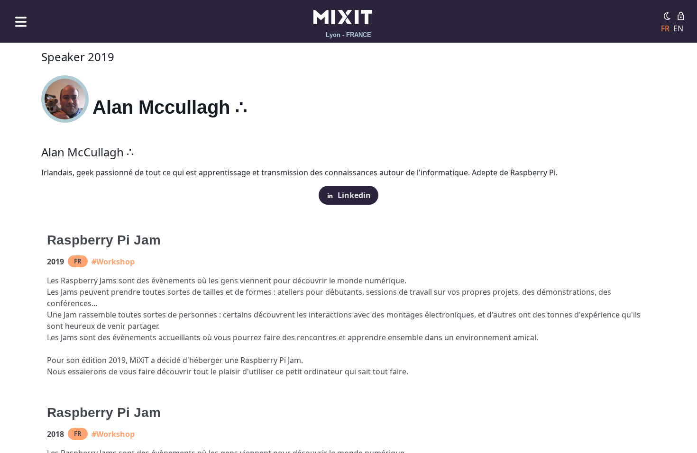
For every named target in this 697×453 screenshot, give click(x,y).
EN (678, 28)
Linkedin (354, 195)
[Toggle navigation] (20, 21)
